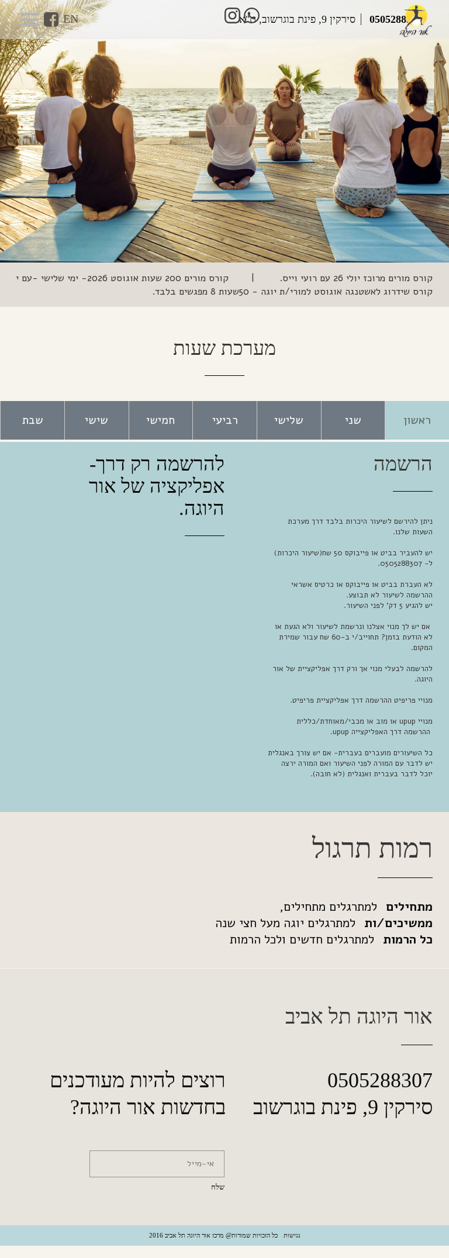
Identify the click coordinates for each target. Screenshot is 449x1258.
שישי (96, 420)
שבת (32, 420)
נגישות (292, 1235)
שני (353, 420)
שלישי (288, 420)
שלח (217, 1187)
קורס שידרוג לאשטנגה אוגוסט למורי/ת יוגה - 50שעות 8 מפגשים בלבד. (292, 291)
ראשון (417, 420)
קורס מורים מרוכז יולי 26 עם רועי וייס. (355, 278)
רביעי (225, 420)
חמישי (160, 420)
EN (70, 18)
